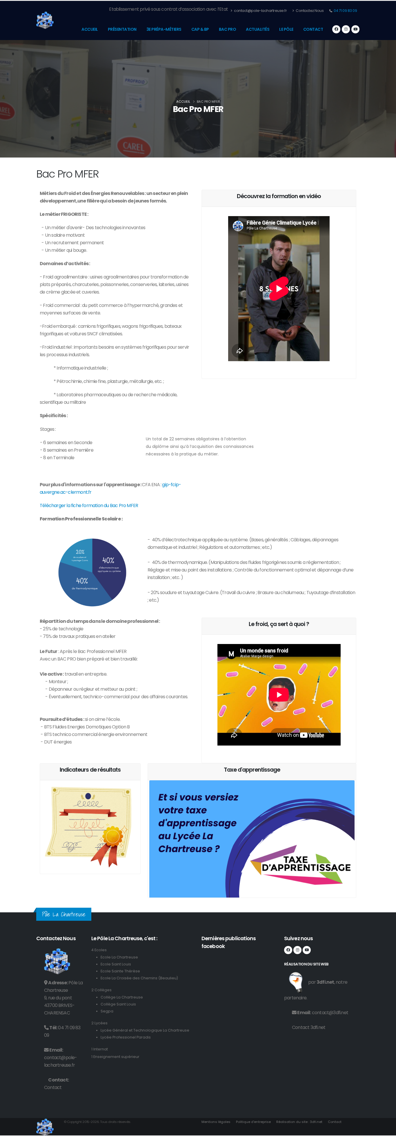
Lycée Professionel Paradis (126, 1037)
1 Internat (99, 1049)
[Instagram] (346, 29)
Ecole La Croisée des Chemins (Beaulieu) (139, 978)
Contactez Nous (309, 10)
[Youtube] (355, 29)
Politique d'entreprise (253, 1121)
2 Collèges (101, 989)
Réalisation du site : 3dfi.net (299, 1121)
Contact (313, 29)
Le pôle (286, 29)
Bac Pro (227, 29)
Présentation (122, 29)
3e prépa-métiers (163, 29)
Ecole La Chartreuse (119, 957)
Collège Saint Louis (118, 1004)
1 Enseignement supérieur (115, 1056)
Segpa (107, 1011)
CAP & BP (200, 29)
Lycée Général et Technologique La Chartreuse (145, 1030)
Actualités (257, 29)
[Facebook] (336, 29)
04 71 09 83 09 (345, 10)
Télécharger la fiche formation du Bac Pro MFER (89, 505)
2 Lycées (99, 1023)
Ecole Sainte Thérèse (120, 971)
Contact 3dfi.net (308, 1027)
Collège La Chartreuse (122, 997)
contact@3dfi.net (330, 1012)
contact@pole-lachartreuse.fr (260, 10)
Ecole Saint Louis (116, 964)
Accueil (89, 29)
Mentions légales (215, 1121)
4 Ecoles (99, 949)
